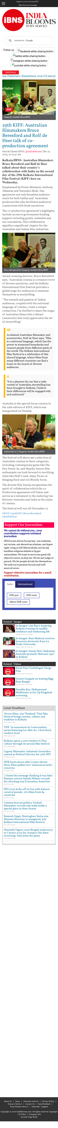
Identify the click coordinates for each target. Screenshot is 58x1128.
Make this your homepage (27, 5)
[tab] (10, 584)
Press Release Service (19, 1106)
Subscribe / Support (40, 1106)
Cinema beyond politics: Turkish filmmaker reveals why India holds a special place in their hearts (25, 806)
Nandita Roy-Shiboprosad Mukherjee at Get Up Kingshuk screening (34, 692)
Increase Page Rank (29, 1117)
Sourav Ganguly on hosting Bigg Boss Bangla (34, 680)
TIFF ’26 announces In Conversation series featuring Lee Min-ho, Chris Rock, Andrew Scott (28, 730)
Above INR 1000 (18, 602)
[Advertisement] (29, 971)
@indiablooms (33, 151)
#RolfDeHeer (9, 516)
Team (17, 1101)
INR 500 (14, 595)
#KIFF (5, 513)
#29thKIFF (16, 513)
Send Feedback (44, 1104)
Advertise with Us (31, 1101)
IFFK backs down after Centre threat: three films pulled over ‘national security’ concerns (28, 765)
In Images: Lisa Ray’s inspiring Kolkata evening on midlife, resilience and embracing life (33, 629)
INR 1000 (31, 595)
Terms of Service (15, 1104)
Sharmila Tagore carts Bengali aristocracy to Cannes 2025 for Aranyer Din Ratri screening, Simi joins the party (28, 833)
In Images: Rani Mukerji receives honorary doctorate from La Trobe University (35, 641)
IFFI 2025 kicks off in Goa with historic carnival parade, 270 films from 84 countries (27, 792)
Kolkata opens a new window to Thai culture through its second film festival (26, 742)
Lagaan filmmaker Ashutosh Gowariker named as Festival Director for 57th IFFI (27, 753)
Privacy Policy (48, 1101)
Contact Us (30, 1104)
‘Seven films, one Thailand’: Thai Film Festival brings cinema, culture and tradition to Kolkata (26, 717)
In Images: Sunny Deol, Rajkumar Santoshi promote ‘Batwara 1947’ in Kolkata (35, 654)
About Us (8, 1101)
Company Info (35, 1114)
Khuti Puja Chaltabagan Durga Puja (33, 669)
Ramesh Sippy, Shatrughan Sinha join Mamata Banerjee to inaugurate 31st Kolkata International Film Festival (26, 819)
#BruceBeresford (31, 513)
